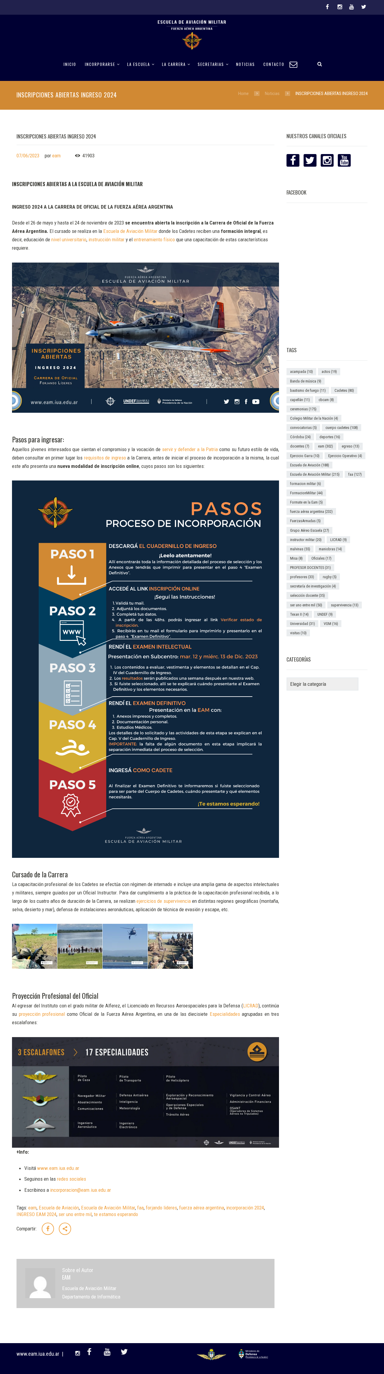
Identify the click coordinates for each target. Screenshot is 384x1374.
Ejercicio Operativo (345, 456)
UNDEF (325, 614)
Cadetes (344, 390)
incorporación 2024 (245, 1208)
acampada (301, 371)
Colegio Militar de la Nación (314, 418)
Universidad (302, 623)
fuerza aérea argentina (201, 1208)
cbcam (326, 399)
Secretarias (211, 64)
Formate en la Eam (306, 502)
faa (140, 1208)
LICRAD (338, 539)
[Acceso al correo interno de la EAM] (295, 63)
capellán (300, 399)
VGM (331, 623)
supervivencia (344, 605)
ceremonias (303, 409)
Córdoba (300, 437)
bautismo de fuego (308, 390)
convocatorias (303, 427)
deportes (330, 437)
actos (329, 371)
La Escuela (138, 64)
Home (243, 93)
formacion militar (305, 483)
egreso (350, 446)
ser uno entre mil (75, 1214)
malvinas (300, 549)
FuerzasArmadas (305, 521)
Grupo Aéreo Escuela (309, 530)
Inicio (70, 64)
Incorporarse (100, 64)
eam (56, 156)
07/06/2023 (27, 156)
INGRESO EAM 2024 (36, 1214)
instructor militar (306, 539)
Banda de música (305, 381)
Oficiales (321, 558)
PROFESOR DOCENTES (310, 567)
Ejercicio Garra (305, 456)
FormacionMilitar (306, 493)
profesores (302, 577)
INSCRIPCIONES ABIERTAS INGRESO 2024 (56, 136)
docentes (299, 446)
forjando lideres (161, 1208)
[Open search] (320, 63)
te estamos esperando (116, 1214)
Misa (296, 558)
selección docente (307, 595)
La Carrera (174, 64)
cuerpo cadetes (342, 427)
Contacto (273, 64)
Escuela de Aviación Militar (108, 1208)
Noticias (245, 64)
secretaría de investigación (313, 586)
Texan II (299, 614)
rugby (330, 577)
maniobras (330, 549)
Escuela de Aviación (59, 1208)
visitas (298, 633)
